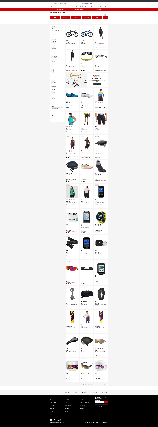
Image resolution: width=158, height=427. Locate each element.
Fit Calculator (52, 411)
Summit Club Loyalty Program (84, 402)
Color (52, 51)
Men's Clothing (52, 403)
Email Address (97, 400)
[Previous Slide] (58, 1)
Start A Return (67, 402)
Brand (53, 37)
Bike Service (67, 411)
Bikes (51, 399)
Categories (53, 28)
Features (53, 117)
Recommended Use (55, 108)
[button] (85, 3)
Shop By (53, 106)
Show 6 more (53, 61)
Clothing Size (54, 77)
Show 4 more (53, 73)
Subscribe (105, 402)
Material (53, 120)
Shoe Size (53, 89)
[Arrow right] (107, 15)
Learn (66, 406)
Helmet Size (54, 101)
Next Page (105, 384)
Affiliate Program (82, 405)
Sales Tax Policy (67, 408)
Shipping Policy (67, 409)
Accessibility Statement (83, 406)
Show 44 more (54, 86)
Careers (81, 403)
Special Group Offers (68, 405)
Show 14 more (54, 98)
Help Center (67, 399)
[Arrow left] (104, 15)
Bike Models (54, 113)
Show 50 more (54, 48)
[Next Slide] (99, 1)
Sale (52, 104)
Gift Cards (51, 409)
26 (91, 384)
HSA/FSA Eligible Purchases (54, 412)
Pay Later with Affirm (53, 402)
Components (52, 408)
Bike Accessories (52, 406)
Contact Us (81, 399)
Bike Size (53, 64)
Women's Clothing (52, 405)
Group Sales (82, 408)
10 (89, 384)
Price (52, 115)
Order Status (67, 403)
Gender (53, 110)
